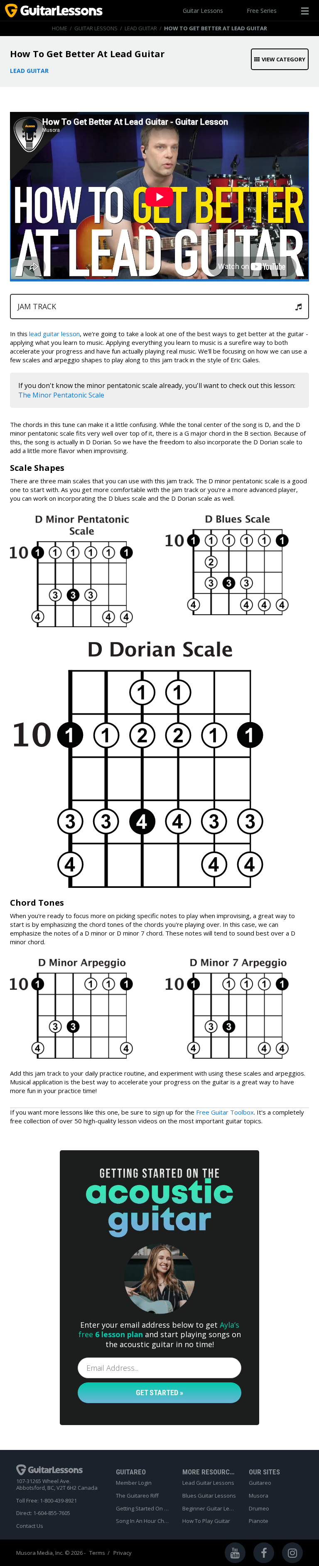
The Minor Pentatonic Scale (61, 395)
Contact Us (29, 1526)
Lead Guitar (141, 28)
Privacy (122, 1553)
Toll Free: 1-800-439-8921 (46, 1501)
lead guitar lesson (54, 334)
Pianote (258, 1521)
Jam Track (36, 306)
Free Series (262, 11)
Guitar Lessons (203, 11)
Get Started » (159, 1392)
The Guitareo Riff (137, 1496)
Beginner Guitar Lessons (209, 1508)
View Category (283, 59)
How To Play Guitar (206, 1521)
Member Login (134, 1483)
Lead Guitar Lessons (208, 1483)
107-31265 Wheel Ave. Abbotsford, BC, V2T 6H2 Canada (57, 1484)
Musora (258, 1496)
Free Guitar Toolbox (225, 1112)
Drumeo (259, 1508)
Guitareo (260, 1483)
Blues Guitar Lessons (209, 1496)
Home (59, 28)
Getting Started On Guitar (143, 1508)
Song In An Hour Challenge (143, 1521)
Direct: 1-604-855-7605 (43, 1513)
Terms (97, 1553)
